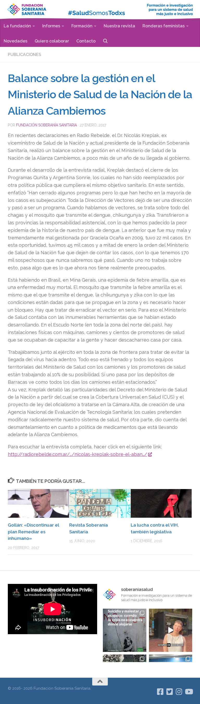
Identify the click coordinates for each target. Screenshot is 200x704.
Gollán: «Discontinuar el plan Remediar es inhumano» (33, 531)
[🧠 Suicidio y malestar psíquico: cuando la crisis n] (124, 630)
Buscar (105, 41)
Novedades (15, 41)
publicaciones (24, 54)
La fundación (17, 25)
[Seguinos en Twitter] (169, 691)
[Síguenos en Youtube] (188, 691)
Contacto (86, 41)
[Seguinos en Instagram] (179, 691)
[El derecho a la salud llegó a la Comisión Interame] (170, 630)
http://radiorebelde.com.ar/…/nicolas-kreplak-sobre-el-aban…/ (77, 454)
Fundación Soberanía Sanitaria (46, 125)
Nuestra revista (119, 25)
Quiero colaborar (52, 41)
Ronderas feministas (163, 25)
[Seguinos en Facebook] (160, 691)
